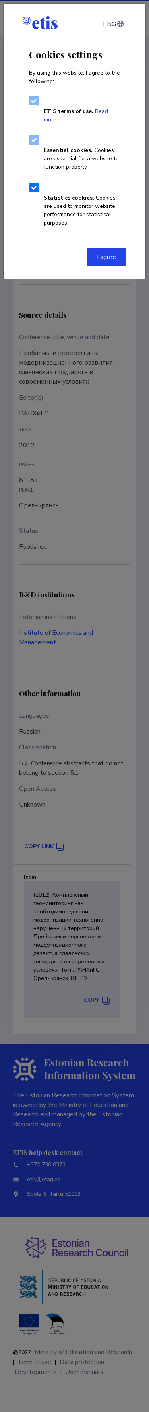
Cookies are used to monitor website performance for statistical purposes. (80, 210)
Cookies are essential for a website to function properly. (81, 158)
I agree (106, 257)
